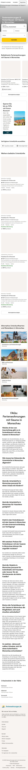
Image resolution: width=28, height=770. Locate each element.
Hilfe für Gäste (5, 736)
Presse (3, 741)
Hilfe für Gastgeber (6, 738)
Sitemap (12, 767)
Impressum (8, 765)
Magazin (4, 729)
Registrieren (23, 2)
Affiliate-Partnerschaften (7, 743)
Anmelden (15, 2)
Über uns (4, 726)
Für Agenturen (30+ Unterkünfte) (9, 753)
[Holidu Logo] (11, 706)
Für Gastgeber (5, 750)
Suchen (14, 40)
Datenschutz (19, 765)
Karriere (3, 724)
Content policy (5, 767)
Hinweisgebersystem (21, 767)
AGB (14, 765)
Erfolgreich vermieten (6, 2)
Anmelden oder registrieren (7, 132)
